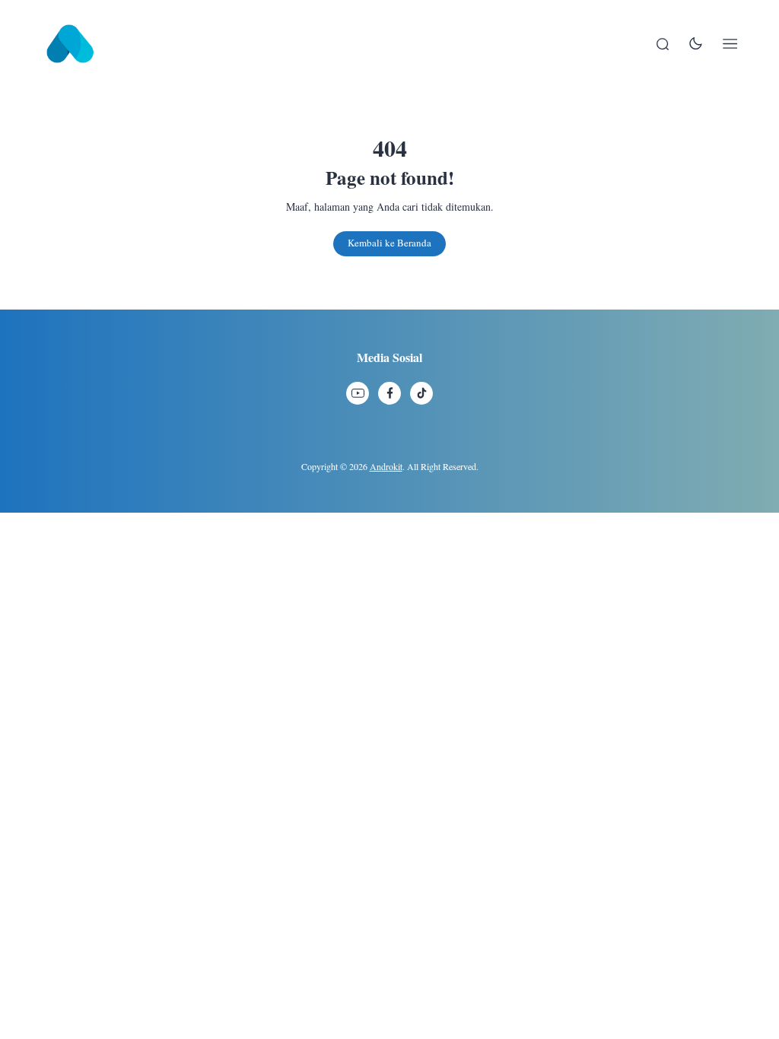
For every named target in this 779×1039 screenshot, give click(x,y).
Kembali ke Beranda (389, 242)
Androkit (386, 466)
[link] (357, 393)
